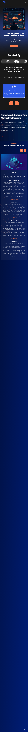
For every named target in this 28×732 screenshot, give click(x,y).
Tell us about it (21, 79)
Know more (14, 46)
